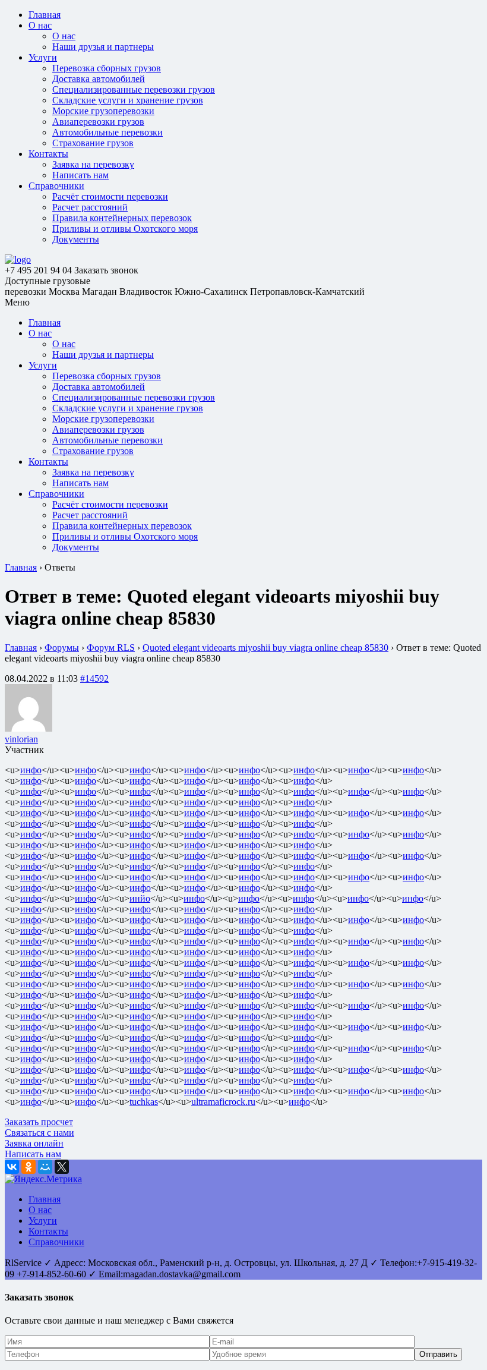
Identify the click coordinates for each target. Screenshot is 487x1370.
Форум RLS (111, 648)
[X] (62, 1167)
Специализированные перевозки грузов (133, 89)
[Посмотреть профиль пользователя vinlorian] (28, 728)
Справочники (56, 186)
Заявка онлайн (34, 1143)
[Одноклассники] (28, 1167)
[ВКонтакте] (12, 1167)
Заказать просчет (39, 1122)
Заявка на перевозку (93, 164)
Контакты (48, 154)
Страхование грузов (93, 143)
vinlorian (21, 739)
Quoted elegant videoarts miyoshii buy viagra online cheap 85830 (265, 648)
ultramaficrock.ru (223, 1102)
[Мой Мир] (45, 1167)
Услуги (43, 57)
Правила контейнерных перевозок (122, 218)
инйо (139, 898)
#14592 (94, 678)
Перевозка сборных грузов (106, 68)
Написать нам (80, 175)
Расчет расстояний (90, 207)
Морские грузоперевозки (103, 111)
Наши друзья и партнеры (103, 47)
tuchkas (143, 1102)
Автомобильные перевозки (107, 132)
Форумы (62, 648)
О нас (40, 25)
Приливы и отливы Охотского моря (125, 228)
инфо (31, 770)
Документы (75, 239)
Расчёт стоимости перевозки (110, 196)
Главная (45, 15)
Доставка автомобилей (98, 79)
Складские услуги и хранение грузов (127, 100)
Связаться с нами (39, 1133)
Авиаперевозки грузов (98, 121)
